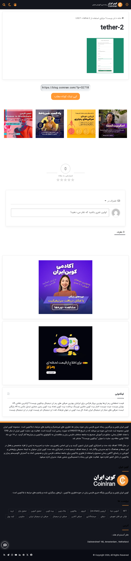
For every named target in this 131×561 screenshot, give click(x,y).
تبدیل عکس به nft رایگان (20, 406)
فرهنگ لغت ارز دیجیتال (52, 410)
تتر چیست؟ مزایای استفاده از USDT (96, 18)
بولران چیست (117, 406)
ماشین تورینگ (79, 406)
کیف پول (10, 516)
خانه (120, 18)
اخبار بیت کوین (92, 406)
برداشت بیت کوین (64, 406)
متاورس (21, 516)
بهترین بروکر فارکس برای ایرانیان (88, 403)
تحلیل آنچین (36, 511)
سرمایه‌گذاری (91, 516)
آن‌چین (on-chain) (98, 511)
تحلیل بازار (22, 511)
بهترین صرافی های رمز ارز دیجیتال (59, 403)
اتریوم (83, 511)
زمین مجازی (36, 406)
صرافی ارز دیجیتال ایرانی (38, 516)
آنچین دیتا (114, 511)
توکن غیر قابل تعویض (118, 516)
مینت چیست (105, 406)
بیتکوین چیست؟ (36, 403)
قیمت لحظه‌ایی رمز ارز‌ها (113, 403)
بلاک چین (62, 511)
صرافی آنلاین (76, 516)
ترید (12, 511)
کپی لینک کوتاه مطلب (65, 96)
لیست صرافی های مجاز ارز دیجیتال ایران (106, 410)
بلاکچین (73, 511)
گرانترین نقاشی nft (20, 403)
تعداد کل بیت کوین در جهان (76, 410)
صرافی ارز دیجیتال (60, 516)
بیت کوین (50, 511)
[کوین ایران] (107, 4)
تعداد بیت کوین (49, 406)
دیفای (103, 516)
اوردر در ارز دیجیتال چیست (20, 410)
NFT (125, 511)
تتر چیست (37, 410)
